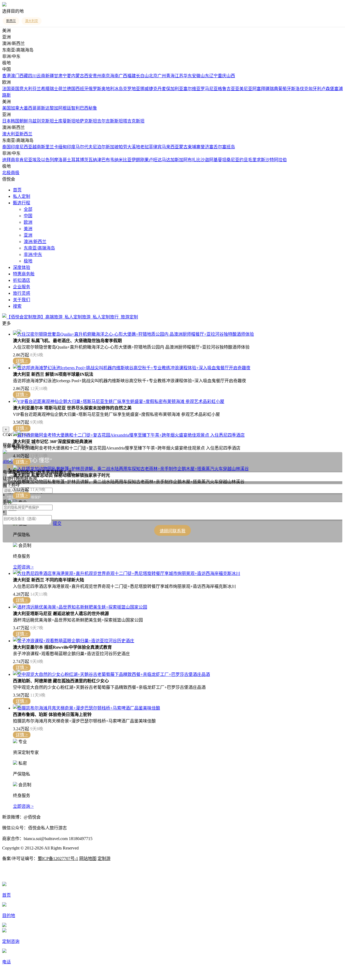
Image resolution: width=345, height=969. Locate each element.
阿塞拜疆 (261, 88)
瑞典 (274, 88)
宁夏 (67, 75)
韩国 (15, 121)
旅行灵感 (21, 293)
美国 (6, 108)
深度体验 (21, 267)
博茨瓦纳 (88, 159)
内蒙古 (77, 75)
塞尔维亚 (192, 88)
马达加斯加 (172, 159)
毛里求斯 (256, 159)
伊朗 (136, 159)
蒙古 (183, 147)
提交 (57, 523)
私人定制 (21, 196)
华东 (187, 75)
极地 (28, 261)
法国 (6, 88)
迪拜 (6, 159)
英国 (15, 88)
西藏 (23, 75)
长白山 (142, 75)
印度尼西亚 (21, 147)
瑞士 (54, 88)
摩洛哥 (60, 159)
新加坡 (112, 147)
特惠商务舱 (23, 274)
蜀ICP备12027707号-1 (58, 858)
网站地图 (87, 858)
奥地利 (107, 88)
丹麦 (161, 88)
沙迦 (205, 159)
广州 (161, 75)
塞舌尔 (215, 147)
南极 (15, 172)
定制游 (104, 858)
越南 (36, 147)
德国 (71, 88)
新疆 (49, 75)
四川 (32, 75)
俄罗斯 (94, 88)
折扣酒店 (21, 280)
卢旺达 (155, 159)
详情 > (22, 361)
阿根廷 (64, 108)
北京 (153, 75)
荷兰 (62, 88)
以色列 (47, 159)
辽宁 (213, 75)
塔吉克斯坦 (133, 121)
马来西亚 (170, 147)
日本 (6, 121)
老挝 (144, 147)
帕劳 (123, 147)
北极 (6, 172)
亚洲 (28, 235)
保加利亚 (174, 88)
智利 (75, 108)
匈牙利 (314, 88)
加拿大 (17, 108)
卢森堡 (327, 88)
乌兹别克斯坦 (41, 121)
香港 (6, 75)
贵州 (97, 75)
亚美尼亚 (243, 88)
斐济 (205, 147)
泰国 (6, 147)
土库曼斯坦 (64, 121)
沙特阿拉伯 (276, 159)
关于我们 (21, 299)
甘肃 (58, 75)
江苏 (179, 75)
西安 (88, 75)
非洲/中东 (33, 254)
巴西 (84, 108)
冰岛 (118, 88)
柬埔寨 (194, 147)
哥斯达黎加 (47, 108)
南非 (15, 159)
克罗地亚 (131, 88)
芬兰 (36, 88)
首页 (17, 190)
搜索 (17, 306)
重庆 (222, 75)
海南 (114, 75)
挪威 (144, 88)
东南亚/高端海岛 (39, 248)
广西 (123, 75)
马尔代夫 (84, 147)
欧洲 (28, 222)
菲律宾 (155, 147)
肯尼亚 (25, 159)
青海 (170, 75)
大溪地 (133, 147)
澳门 (15, 75)
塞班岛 (228, 147)
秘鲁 (92, 108)
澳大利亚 (10, 134)
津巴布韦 (105, 159)
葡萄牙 (284, 88)
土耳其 (73, 159)
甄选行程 (21, 203)
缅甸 (62, 147)
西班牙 (81, 88)
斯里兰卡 (49, 147)
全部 (28, 209)
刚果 (144, 159)
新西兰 (25, 134)
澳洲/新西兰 (35, 241)
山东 (205, 75)
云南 (41, 75)
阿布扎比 (192, 159)
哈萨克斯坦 (86, 121)
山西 (230, 75)
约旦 (243, 159)
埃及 (36, 159)
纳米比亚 (123, 159)
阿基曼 (215, 159)
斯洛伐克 (299, 88)
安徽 (196, 75)
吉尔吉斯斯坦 (110, 121)
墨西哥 (30, 108)
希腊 (45, 88)
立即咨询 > (23, 567)
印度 (71, 147)
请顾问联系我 (172, 531)
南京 (105, 75)
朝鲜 (23, 121)
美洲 (28, 228)
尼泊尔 (99, 147)
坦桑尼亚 (230, 159)
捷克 (153, 88)
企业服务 (21, 287)
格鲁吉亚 (226, 88)
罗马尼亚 (209, 88)
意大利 (25, 88)
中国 (28, 215)
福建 (131, 75)
